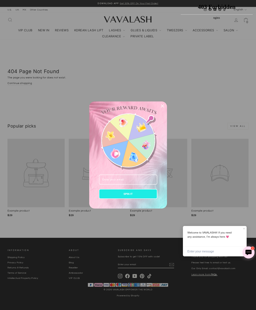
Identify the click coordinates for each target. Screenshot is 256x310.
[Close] (162, 105)
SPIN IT (128, 193)
